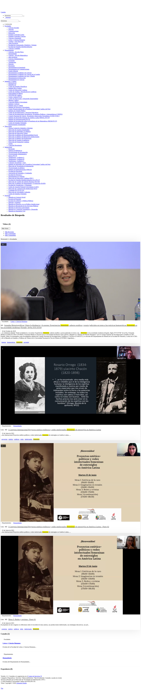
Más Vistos (5, 228)
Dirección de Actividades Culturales (19, 192)
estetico (11, 439)
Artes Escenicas (13, 43)
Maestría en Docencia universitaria (18, 207)
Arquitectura (12, 62)
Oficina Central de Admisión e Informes (20, 128)
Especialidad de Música (15, 93)
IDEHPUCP (12, 85)
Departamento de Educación (17, 78)
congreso (4, 629)
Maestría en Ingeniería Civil (16, 211)
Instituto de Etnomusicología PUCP (19, 119)
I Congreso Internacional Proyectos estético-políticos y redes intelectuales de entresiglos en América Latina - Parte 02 (58, 527)
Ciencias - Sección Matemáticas (18, 55)
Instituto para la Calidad (15, 105)
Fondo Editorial (13, 71)
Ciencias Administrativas (15, 59)
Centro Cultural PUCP (15, 97)
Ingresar (8, 17)
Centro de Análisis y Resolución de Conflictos (22, 92)
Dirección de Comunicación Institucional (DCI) (22, 188)
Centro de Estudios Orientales (17, 123)
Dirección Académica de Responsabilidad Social (23, 135)
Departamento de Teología (16, 176)
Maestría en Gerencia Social (16, 197)
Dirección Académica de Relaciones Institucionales (23, 137)
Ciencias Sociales (13, 28)
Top (2, 688)
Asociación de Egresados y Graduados (20, 173)
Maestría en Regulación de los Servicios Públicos (23, 206)
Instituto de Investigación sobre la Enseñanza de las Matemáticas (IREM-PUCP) (32, 121)
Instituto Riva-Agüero (15, 88)
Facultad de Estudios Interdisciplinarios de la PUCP (24, 180)
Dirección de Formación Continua (18, 142)
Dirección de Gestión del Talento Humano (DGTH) (24, 182)
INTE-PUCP (12, 83)
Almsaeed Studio (21, 683)
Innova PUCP (12, 156)
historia (4, 342)
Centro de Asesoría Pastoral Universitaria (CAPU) (23, 187)
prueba (10, 143)
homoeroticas (11, 342)
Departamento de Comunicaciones (18, 69)
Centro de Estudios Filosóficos (17, 86)
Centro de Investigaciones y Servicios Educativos (23, 112)
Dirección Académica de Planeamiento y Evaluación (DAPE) (27, 183)
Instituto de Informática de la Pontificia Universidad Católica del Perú (29, 164)
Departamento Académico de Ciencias (20, 73)
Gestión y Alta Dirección (16, 41)
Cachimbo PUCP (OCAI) (16, 190)
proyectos (4, 439)
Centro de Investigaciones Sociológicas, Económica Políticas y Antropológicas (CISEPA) (35, 114)
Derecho (11, 29)
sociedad (26, 342)
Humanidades (12, 53)
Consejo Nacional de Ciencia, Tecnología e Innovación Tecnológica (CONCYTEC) (33, 116)
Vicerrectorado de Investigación (18, 152)
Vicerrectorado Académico (16, 168)
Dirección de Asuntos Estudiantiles (19, 130)
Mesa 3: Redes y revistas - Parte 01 (22, 619)
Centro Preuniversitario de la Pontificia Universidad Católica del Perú (29, 109)
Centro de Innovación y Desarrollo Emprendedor (23, 98)
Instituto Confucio (13, 104)
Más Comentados (10, 233)
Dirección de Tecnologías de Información (20, 166)
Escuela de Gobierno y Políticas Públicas (20, 201)
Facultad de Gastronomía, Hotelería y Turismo (22, 45)
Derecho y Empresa (14, 202)
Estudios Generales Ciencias (17, 36)
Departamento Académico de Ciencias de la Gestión (24, 74)
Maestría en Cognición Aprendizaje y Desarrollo (23, 209)
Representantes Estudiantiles (17, 124)
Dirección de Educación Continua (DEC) (20, 178)
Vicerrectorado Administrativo (17, 154)
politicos (16, 439)
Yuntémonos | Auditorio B (16, 159)
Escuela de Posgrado (14, 199)
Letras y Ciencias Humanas (16, 40)
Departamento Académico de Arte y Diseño (21, 76)
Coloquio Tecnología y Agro (17, 162)
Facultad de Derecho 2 (15, 175)
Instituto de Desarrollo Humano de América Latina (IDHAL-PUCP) (29, 118)
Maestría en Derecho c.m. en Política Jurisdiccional (23, 204)
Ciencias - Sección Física (16, 52)
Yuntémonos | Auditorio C (16, 161)
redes (22, 439)
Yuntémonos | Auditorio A (16, 157)
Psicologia (11, 66)
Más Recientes (9, 232)
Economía (11, 60)
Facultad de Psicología (15, 171)
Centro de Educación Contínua (17, 90)
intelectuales (28, 439)
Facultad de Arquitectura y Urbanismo (20, 185)
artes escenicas (12, 57)
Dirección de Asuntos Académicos (18, 140)
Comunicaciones (13, 31)
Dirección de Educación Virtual (18, 133)
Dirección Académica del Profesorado (19, 138)
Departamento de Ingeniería (16, 67)
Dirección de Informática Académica (19, 131)
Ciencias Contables (14, 48)
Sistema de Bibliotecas (15, 150)
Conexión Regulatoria (15, 145)
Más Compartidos (10, 235)
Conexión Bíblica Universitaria (17, 102)
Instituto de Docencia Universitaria (18, 107)
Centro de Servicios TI (35, 676)
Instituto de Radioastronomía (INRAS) (20, 169)
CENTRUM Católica (14, 95)
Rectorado (11, 149)
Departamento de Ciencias (16, 79)
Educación (11, 33)
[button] (3, 12)
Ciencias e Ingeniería (14, 38)
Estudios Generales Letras (16, 34)
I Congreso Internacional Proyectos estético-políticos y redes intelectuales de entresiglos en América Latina (54, 430)
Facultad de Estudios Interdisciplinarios (20, 47)
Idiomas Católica (13, 100)
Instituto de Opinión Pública (16, 111)
